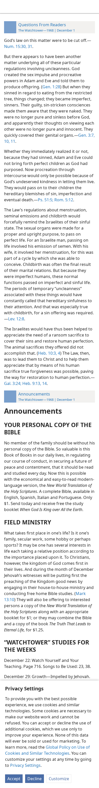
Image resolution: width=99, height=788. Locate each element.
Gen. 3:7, (86, 135)
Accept (13, 778)
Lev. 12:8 (16, 319)
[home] (7, 6)
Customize (59, 778)
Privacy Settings (25, 765)
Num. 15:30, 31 (18, 46)
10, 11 (9, 141)
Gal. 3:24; (12, 383)
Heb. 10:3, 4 (49, 353)
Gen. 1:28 (51, 87)
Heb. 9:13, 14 (34, 383)
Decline (34, 778)
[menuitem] (7, 6)
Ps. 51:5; (45, 200)
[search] (93, 7)
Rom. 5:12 (63, 200)
